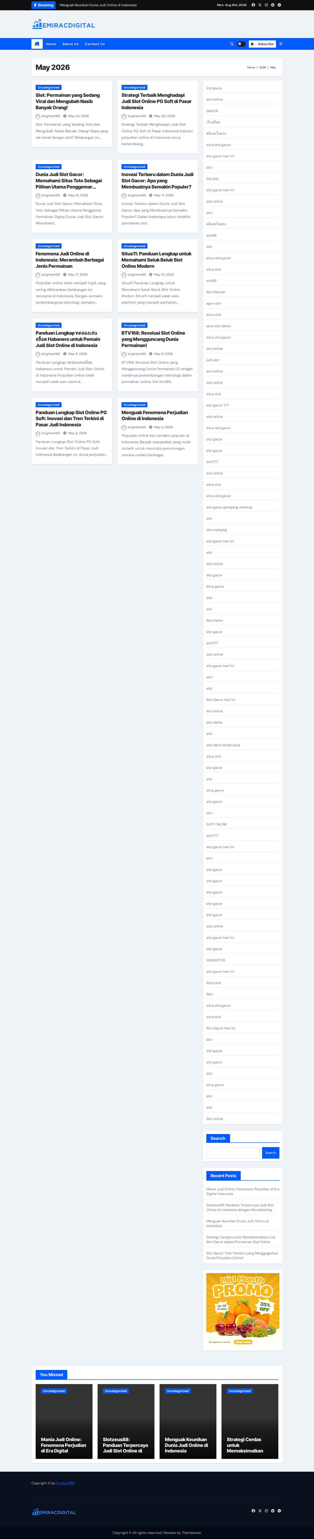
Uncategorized (48, 87)
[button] (281, 44)
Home (51, 44)
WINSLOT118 (215, 960)
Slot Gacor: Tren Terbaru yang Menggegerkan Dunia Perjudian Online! (242, 1255)
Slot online (214, 1119)
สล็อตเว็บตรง (216, 133)
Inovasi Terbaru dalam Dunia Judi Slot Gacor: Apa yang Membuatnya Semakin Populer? (158, 180)
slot (209, 167)
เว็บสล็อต (213, 122)
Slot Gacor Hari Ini (220, 699)
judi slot (212, 360)
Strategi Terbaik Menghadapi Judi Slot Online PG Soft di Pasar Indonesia (157, 101)
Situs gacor (215, 586)
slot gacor (214, 439)
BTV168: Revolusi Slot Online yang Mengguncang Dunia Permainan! (153, 339)
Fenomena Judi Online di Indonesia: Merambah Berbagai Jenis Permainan (70, 260)
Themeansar (191, 1532)
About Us (70, 44)
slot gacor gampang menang (229, 507)
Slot (209, 994)
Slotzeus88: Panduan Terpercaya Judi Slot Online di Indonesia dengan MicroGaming (240, 1207)
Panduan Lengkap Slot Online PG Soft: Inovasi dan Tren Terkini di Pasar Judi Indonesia (71, 418)
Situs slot (213, 983)
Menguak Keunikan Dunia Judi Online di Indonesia (186, 1445)
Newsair (170, 1532)
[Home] (37, 44)
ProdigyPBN (65, 1483)
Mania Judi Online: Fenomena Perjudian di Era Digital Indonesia (63, 1448)
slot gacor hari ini (220, 156)
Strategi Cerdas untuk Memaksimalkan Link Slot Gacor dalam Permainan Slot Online (240, 1239)
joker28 (212, 111)
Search (218, 1138)
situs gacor (215, 790)
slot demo (214, 722)
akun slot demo (218, 326)
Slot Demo (214, 620)
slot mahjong (216, 530)
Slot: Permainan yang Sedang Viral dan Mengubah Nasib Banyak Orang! (68, 101)
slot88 (211, 235)
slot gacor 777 (217, 405)
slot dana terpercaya (223, 745)
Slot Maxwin (215, 292)
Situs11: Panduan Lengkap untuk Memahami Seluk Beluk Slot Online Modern (156, 260)
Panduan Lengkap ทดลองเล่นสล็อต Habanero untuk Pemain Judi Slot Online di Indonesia (68, 339)
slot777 (212, 462)
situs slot (213, 269)
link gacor (214, 88)
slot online (214, 99)
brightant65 (51, 116)
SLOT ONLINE (216, 824)
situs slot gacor (218, 145)
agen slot (213, 303)
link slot (212, 179)
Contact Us (95, 44)
